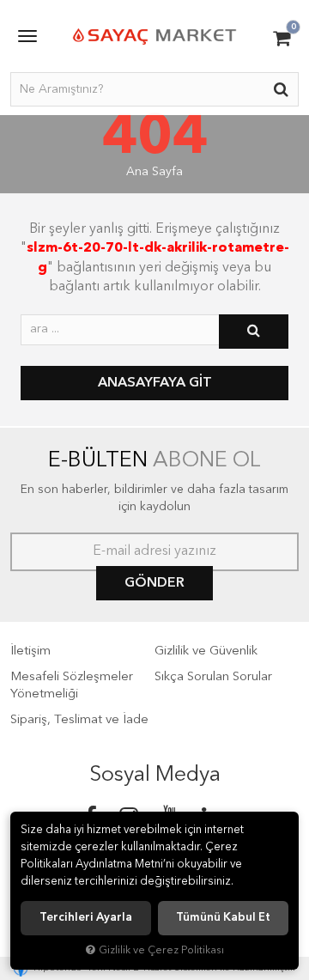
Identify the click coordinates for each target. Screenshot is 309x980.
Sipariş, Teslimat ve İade (79, 720)
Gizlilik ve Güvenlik (206, 651)
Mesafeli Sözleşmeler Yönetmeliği (71, 686)
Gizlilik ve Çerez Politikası (161, 950)
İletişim (30, 651)
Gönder (154, 583)
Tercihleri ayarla (85, 917)
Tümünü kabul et (223, 917)
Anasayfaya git (155, 383)
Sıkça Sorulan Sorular (213, 677)
